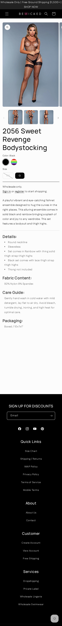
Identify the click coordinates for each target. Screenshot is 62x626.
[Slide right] (58, 118)
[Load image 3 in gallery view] (46, 117)
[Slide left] (4, 118)
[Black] (6, 162)
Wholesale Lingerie (31, 596)
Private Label (31, 589)
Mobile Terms (31, 490)
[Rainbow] (14, 162)
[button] (7, 14)
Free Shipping (31, 558)
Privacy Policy (31, 474)
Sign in (7, 191)
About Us (31, 512)
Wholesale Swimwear (31, 604)
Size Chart (31, 451)
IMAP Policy (31, 466)
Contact (31, 520)
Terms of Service (31, 482)
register (19, 191)
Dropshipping (31, 581)
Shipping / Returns (31, 459)
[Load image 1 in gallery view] (15, 117)
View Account (31, 551)
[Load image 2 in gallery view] (31, 117)
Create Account (31, 543)
